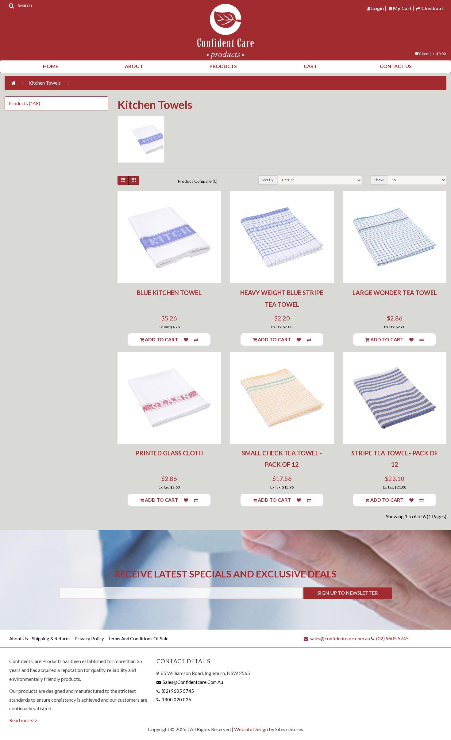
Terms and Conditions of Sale (138, 638)
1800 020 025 (175, 699)
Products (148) (24, 103)
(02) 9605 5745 (391, 638)
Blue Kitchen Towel (169, 292)
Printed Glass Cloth (169, 453)
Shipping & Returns (51, 638)
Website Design (251, 729)
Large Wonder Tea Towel (395, 292)
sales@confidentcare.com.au (339, 638)
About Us (18, 638)
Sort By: (268, 180)
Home (50, 66)
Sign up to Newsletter (348, 593)
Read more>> (23, 720)
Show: (379, 180)
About (134, 66)
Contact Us (396, 66)
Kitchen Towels (45, 83)
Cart (310, 66)
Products (223, 66)
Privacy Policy (89, 638)
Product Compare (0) (198, 181)
